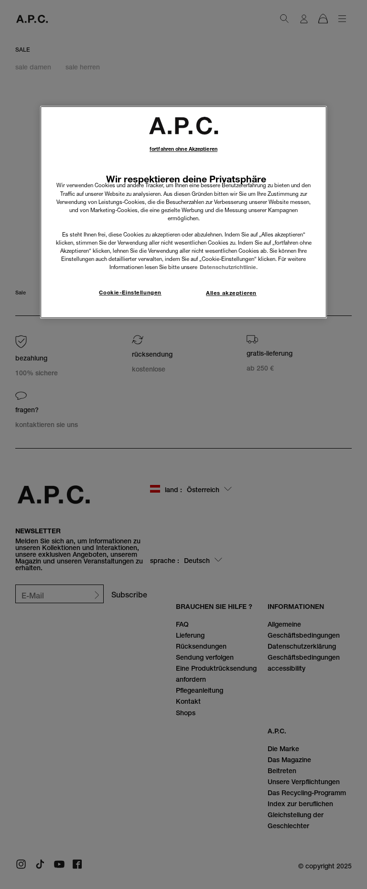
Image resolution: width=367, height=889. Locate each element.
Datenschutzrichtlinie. (229, 267)
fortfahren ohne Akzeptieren (183, 149)
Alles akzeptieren (231, 293)
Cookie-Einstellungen (130, 292)
